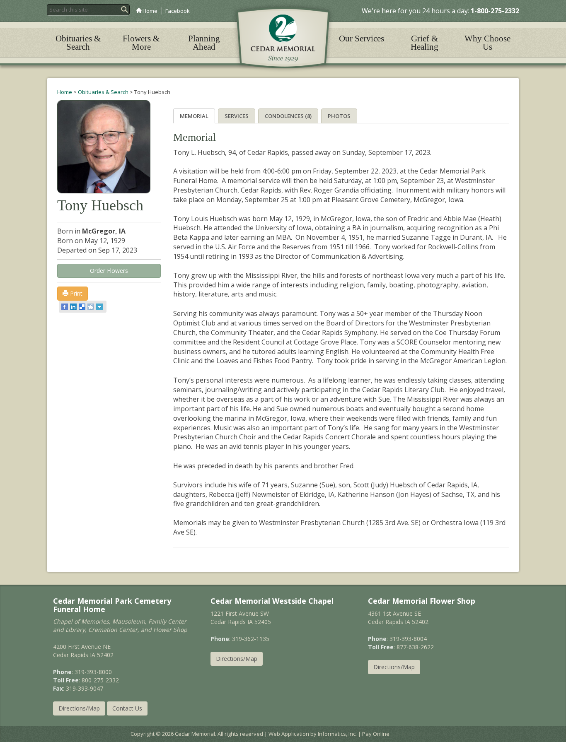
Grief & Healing (424, 43)
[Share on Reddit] (91, 307)
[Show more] (100, 307)
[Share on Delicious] (83, 307)
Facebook (177, 10)
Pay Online (375, 733)
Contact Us (127, 708)
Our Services (361, 38)
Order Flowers (109, 271)
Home (149, 10)
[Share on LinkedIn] (74, 307)
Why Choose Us (487, 43)
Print (75, 293)
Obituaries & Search (78, 43)
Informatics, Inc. (337, 733)
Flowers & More (141, 43)
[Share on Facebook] (65, 307)
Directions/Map (79, 708)
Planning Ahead (204, 43)
